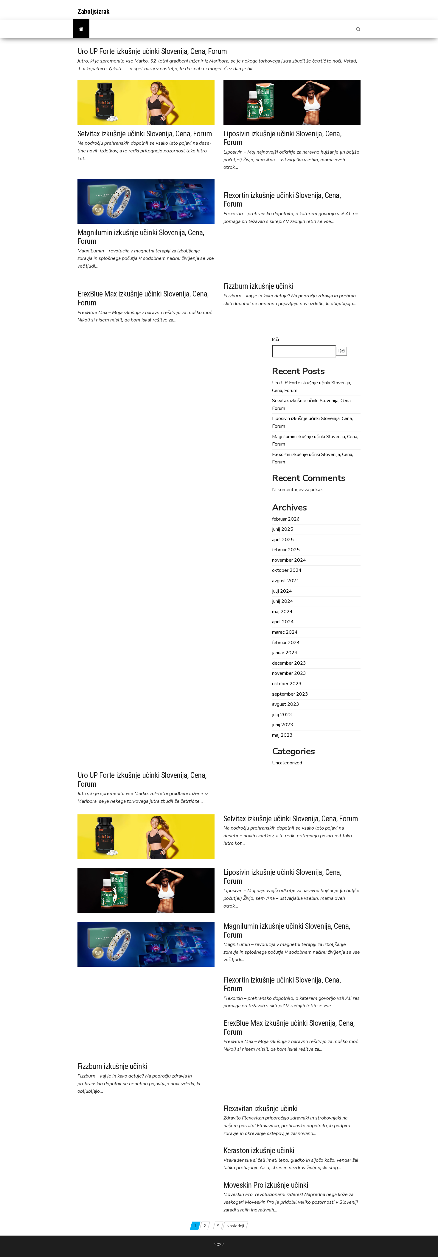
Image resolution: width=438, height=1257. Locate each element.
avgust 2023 (285, 704)
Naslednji (235, 1226)
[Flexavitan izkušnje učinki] (103, 1107)
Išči (275, 339)
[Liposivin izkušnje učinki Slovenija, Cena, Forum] (292, 102)
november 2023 (289, 673)
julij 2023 (282, 714)
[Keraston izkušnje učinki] (102, 1149)
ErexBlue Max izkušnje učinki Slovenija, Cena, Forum (143, 298)
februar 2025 (286, 549)
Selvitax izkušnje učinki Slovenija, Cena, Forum (144, 133)
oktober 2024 (287, 570)
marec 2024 (285, 632)
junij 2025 (282, 529)
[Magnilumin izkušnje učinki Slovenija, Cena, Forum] (146, 201)
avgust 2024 (285, 580)
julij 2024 (282, 591)
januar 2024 (284, 652)
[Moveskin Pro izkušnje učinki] (106, 1184)
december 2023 (289, 663)
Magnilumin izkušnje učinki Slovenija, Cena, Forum (140, 237)
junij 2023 (282, 725)
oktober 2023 (287, 683)
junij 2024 (282, 601)
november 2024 (289, 560)
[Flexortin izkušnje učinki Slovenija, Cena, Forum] (273, 182)
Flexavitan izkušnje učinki (260, 1108)
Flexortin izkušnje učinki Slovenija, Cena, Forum (282, 200)
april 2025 (283, 539)
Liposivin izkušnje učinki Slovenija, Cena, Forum (282, 138)
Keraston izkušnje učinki (258, 1150)
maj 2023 (282, 735)
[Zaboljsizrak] (81, 29)
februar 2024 (286, 642)
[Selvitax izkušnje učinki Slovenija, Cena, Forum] (146, 102)
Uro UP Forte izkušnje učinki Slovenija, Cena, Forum (152, 51)
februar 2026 (286, 519)
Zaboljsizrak (93, 11)
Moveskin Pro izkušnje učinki (265, 1185)
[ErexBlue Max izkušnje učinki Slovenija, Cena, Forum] (133, 281)
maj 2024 (282, 611)
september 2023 (290, 694)
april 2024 (283, 622)
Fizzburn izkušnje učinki (258, 286)
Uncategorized (287, 763)
